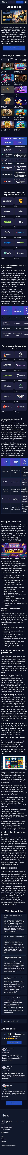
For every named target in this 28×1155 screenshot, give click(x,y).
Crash (17, 59)
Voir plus (14, 1103)
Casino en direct (11, 59)
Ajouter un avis (14, 1042)
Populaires (4, 59)
